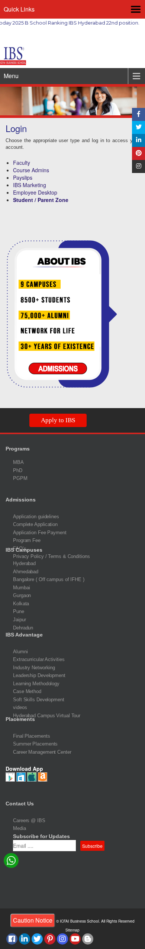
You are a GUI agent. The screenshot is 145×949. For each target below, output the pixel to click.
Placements (20, 719)
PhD (17, 470)
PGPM (20, 478)
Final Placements (31, 736)
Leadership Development (39, 675)
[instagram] (62, 939)
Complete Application (35, 524)
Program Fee (27, 540)
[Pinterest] (138, 153)
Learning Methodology (36, 683)
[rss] (87, 939)
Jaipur (19, 619)
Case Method (27, 691)
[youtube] (75, 939)
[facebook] (138, 114)
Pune (18, 611)
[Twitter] (138, 127)
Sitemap (72, 930)
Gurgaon (22, 595)
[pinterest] (49, 939)
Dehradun (23, 628)
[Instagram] (138, 166)
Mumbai (21, 587)
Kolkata (21, 603)
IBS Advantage (24, 635)
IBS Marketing (29, 185)
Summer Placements (35, 744)
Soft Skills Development (38, 699)
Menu (11, 75)
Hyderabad (24, 563)
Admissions (21, 500)
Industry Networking (34, 667)
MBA (18, 462)
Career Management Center (42, 752)
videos (20, 707)
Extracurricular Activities (38, 659)
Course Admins (31, 170)
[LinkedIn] (138, 140)
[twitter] (37, 939)
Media (19, 828)
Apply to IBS (58, 420)
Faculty (21, 162)
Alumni (20, 651)
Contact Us (20, 804)
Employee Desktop (35, 192)
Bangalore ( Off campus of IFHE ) (48, 579)
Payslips (22, 177)
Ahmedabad (25, 571)
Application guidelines (36, 516)
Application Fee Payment (40, 532)
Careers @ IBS (29, 820)
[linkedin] (24, 939)
